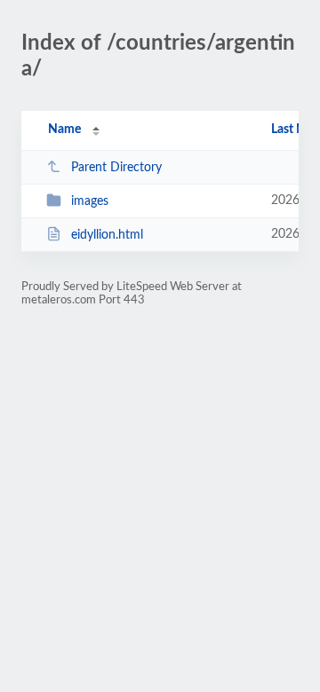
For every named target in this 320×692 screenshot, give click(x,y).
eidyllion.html (107, 235)
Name (64, 129)
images (89, 201)
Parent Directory (116, 167)
